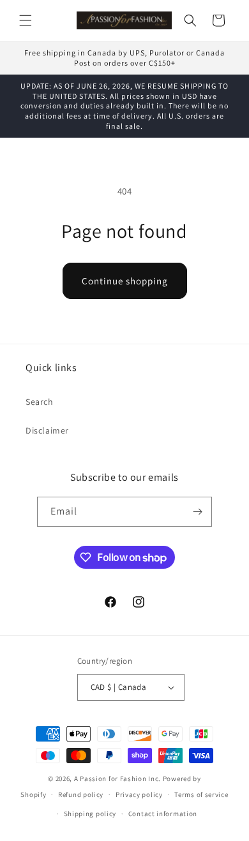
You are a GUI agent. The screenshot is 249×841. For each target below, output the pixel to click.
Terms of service (201, 794)
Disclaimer (47, 430)
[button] (25, 20)
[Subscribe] (197, 512)
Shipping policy (90, 813)
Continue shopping (125, 281)
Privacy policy (139, 794)
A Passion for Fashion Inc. (117, 778)
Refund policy (80, 794)
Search (40, 401)
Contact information (162, 813)
